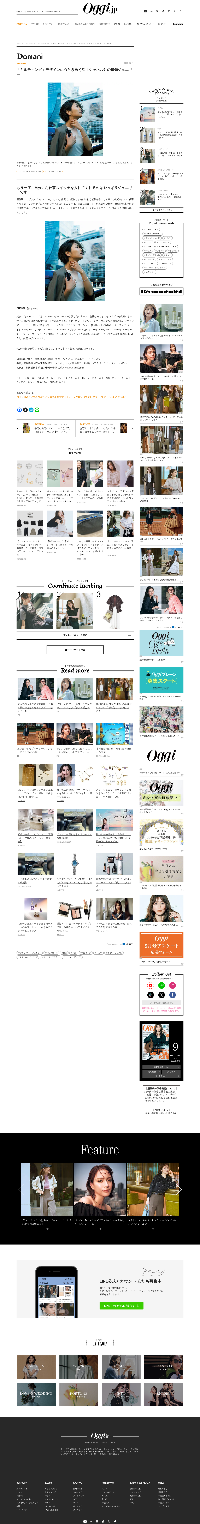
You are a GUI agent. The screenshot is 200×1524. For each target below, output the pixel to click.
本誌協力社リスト (165, 1496)
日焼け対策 (77, 1489)
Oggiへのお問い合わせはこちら (161, 1113)
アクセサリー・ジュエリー (60, 43)
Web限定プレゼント (166, 1499)
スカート (149, 247)
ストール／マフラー (51, 957)
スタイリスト (165, 259)
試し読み (171, 1072)
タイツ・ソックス (115, 953)
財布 (65, 953)
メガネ (99, 953)
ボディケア (77, 1506)
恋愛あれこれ (135, 1489)
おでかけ (105, 1503)
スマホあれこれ (51, 1499)
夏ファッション (23, 1489)
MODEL (128, 24)
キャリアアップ (51, 1489)
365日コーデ (22, 1510)
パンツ (168, 238)
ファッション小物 (42, 43)
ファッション (28, 43)
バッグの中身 (50, 1506)
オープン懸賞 (163, 1506)
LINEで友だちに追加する (121, 1306)
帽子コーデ (86, 953)
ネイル (76, 1503)
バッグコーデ (52, 953)
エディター (150, 272)
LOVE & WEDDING (84, 24)
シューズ (149, 242)
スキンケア (77, 1492)
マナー (47, 1503)
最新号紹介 (162, 1492)
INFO (117, 24)
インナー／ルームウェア (155, 268)
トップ (19, 43)
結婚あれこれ (135, 1496)
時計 (74, 953)
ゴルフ (104, 1489)
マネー (47, 1496)
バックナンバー (161, 1076)
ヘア (75, 1499)
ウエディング (135, 1492)
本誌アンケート (164, 1503)
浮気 (132, 1503)
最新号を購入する (161, 1067)
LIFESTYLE (63, 24)
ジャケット (150, 259)
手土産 (104, 1499)
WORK (35, 24)
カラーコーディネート (167, 247)
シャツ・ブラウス (153, 255)
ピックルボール (108, 1492)
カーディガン (165, 264)
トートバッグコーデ (73, 957)
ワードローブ (164, 242)
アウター (160, 251)
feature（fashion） (153, 234)
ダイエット (77, 1510)
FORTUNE (104, 24)
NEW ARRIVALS (145, 24)
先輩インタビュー (52, 1492)
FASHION (21, 24)
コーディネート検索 (75, 650)
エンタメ (105, 1496)
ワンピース (150, 264)
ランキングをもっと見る (75, 635)
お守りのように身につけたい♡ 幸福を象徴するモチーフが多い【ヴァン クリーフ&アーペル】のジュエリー (73, 397)
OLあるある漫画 (51, 1510)
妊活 (132, 1499)
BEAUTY (47, 24)
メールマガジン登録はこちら (161, 1003)
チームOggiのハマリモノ (112, 1506)
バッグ (148, 251)
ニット (168, 255)
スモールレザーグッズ (28, 957)
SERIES (162, 24)
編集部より (162, 1489)
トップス (173, 251)
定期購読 (152, 1072)
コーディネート (152, 230)
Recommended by (114, 944)
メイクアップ (78, 1496)
